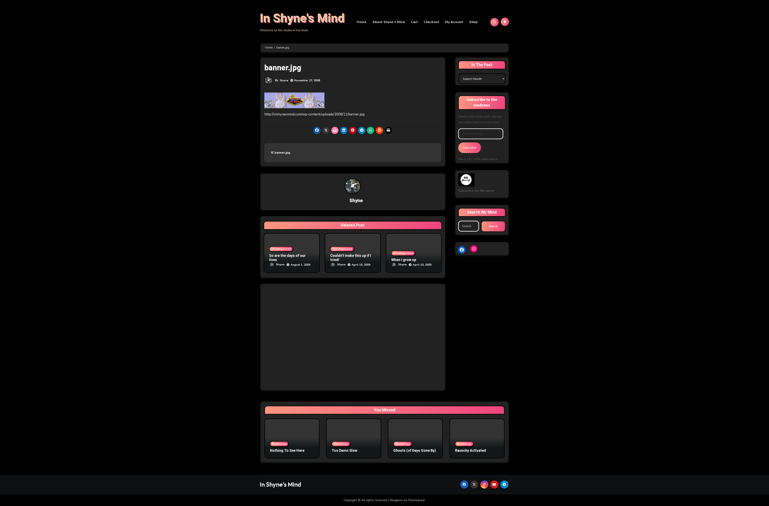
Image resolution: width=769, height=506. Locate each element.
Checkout (431, 22)
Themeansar (416, 500)
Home (361, 22)
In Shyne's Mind (302, 18)
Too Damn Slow (344, 450)
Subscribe (469, 147)
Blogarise (396, 500)
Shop (473, 22)
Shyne (284, 80)
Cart (414, 22)
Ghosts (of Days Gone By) (414, 450)
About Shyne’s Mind (388, 22)
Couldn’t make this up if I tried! (350, 258)
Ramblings (279, 444)
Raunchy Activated (470, 450)
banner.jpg (282, 152)
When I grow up (403, 260)
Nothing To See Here (287, 450)
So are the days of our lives (287, 258)
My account (454, 22)
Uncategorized (281, 249)
